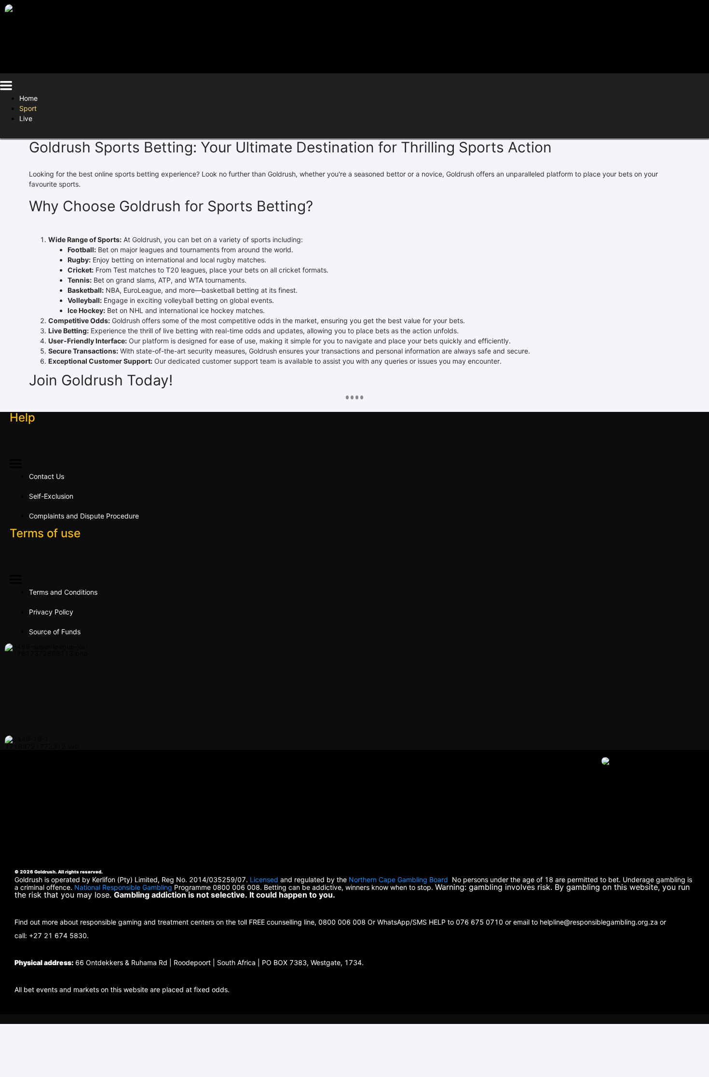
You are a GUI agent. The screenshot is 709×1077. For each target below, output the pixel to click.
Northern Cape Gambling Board (398, 879)
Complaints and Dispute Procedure (84, 516)
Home (28, 98)
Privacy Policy (51, 612)
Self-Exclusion (51, 496)
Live (25, 118)
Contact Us (46, 476)
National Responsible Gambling (123, 887)
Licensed (265, 879)
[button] (6, 87)
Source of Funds (55, 631)
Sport (28, 108)
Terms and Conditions (63, 592)
